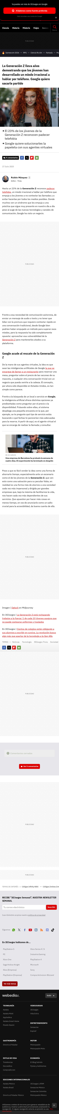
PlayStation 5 (8, 949)
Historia (15, 28)
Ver (30, 766)
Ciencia (5, 28)
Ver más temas (10, 984)
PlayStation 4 (36, 959)
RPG (25, 53)
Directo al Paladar (10, 1045)
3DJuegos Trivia (41, 642)
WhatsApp (13, 929)
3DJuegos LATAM (37, 1084)
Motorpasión (35, 1045)
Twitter (27, 158)
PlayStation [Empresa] (12, 975)
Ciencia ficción (36, 53)
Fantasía (49, 53)
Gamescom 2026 (12, 53)
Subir (49, 995)
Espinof (33, 1031)
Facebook (22, 158)
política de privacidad (36, 915)
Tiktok (52, 929)
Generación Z (8, 339)
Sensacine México (37, 1087)
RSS (41, 929)
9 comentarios (12, 158)
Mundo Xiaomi (8, 1025)
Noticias (15, 642)
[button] (20, 177)
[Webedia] (10, 997)
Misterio (26, 28)
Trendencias (8, 1062)
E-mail (37, 158)
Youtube (30, 929)
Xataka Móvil (8, 1013)
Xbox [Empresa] (9, 970)
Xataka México (9, 1084)
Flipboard (32, 158)
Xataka (6, 1010)
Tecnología (26, 642)
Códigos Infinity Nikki (30, 887)
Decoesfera (7, 1066)
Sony (32, 970)
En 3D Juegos (10, 455)
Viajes (36, 28)
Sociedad (54, 642)
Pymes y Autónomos (38, 1066)
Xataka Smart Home (11, 1021)
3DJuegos (34, 1010)
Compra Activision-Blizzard (42, 975)
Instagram (36, 929)
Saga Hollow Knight (11, 964)
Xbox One (7, 959)
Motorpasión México (38, 1095)
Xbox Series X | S (37, 949)
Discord (47, 929)
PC (4, 954)
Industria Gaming (37, 954)
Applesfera (7, 1017)
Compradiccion (9, 1070)
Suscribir (51, 907)
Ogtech (15, 607)
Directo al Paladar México (13, 1095)
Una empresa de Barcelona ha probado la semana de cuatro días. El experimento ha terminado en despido (29, 459)
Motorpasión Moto (37, 1048)
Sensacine (34, 1027)
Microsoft (34, 964)
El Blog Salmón (36, 1062)
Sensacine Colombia (38, 1091)
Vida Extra (34, 1013)
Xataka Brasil (8, 1087)
